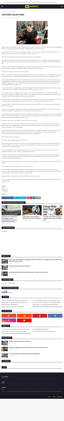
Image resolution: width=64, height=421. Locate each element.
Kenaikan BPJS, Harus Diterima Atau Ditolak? (13, 306)
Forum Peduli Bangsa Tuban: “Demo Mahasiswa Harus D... (46, 300)
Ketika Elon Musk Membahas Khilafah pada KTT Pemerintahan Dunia (28, 272)
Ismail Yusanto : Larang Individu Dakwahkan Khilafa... (45, 304)
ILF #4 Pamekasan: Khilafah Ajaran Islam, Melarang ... (15, 300)
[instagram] (9, 320)
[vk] (55, 316)
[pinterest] (39, 316)
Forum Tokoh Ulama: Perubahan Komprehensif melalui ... (46, 302)
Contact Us (59, 396)
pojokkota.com (6, 17)
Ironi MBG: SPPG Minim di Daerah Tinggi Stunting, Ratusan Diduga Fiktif (52, 218)
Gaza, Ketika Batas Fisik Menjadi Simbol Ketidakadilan (24, 354)
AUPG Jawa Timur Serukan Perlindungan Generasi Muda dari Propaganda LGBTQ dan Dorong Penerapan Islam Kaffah (35, 260)
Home (49, 396)
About (54, 396)
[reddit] (24, 316)
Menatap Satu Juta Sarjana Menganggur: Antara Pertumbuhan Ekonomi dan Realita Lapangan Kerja (9, 219)
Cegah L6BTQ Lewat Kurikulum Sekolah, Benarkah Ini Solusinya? (31, 217)
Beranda (4, 11)
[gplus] (9, 316)
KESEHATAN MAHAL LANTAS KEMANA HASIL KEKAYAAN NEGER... (47, 306)
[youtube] (24, 320)
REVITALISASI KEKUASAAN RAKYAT (10, 304)
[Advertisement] (32, 410)
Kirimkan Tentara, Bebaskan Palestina (20, 266)
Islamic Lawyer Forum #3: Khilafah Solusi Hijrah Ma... (15, 302)
